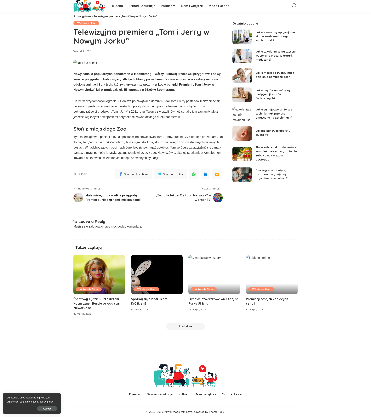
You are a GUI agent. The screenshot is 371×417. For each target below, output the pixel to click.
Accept (47, 408)
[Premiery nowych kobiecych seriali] (272, 274)
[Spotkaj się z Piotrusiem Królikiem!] (157, 274)
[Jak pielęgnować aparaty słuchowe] (242, 133)
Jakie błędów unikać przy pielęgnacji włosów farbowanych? (273, 94)
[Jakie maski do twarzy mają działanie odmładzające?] (242, 75)
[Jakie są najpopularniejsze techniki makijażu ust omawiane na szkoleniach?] (242, 114)
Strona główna (82, 16)
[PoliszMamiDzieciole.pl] (89, 6)
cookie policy (46, 401)
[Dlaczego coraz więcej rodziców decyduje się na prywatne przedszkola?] (242, 174)
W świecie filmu (86, 23)
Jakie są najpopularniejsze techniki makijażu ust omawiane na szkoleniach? (274, 113)
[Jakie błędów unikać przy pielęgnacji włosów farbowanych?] (242, 94)
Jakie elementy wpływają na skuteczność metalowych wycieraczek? (275, 36)
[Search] (294, 6)
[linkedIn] (205, 174)
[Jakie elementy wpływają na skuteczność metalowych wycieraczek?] (242, 37)
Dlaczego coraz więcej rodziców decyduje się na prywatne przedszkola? (273, 174)
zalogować (96, 226)
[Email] (217, 174)
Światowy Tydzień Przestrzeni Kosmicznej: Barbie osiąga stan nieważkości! (97, 303)
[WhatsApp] (194, 174)
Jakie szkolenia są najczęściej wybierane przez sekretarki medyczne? (276, 55)
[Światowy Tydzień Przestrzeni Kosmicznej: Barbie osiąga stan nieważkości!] (99, 274)
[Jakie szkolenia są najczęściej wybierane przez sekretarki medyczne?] (242, 56)
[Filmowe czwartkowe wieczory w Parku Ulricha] (214, 274)
